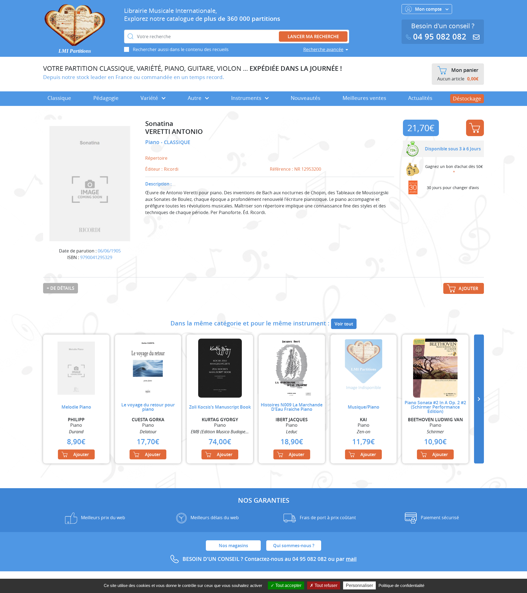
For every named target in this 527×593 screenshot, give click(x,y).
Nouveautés (305, 98)
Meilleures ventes (364, 98)
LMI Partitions (74, 51)
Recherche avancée (323, 49)
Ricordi (171, 169)
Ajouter (475, 128)
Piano (153, 142)
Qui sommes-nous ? (293, 546)
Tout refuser (325, 585)
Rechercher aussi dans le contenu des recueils (181, 49)
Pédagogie (106, 98)
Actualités (420, 98)
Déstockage (467, 98)
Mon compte (429, 9)
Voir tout (344, 324)
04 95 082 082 (440, 36)
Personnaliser (359, 585)
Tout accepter (287, 585)
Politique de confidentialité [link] (401, 585)
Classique (59, 98)
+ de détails (60, 288)
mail (351, 559)
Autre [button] (195, 98)
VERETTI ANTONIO (174, 132)
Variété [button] (150, 98)
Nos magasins (233, 546)
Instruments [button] (247, 98)
